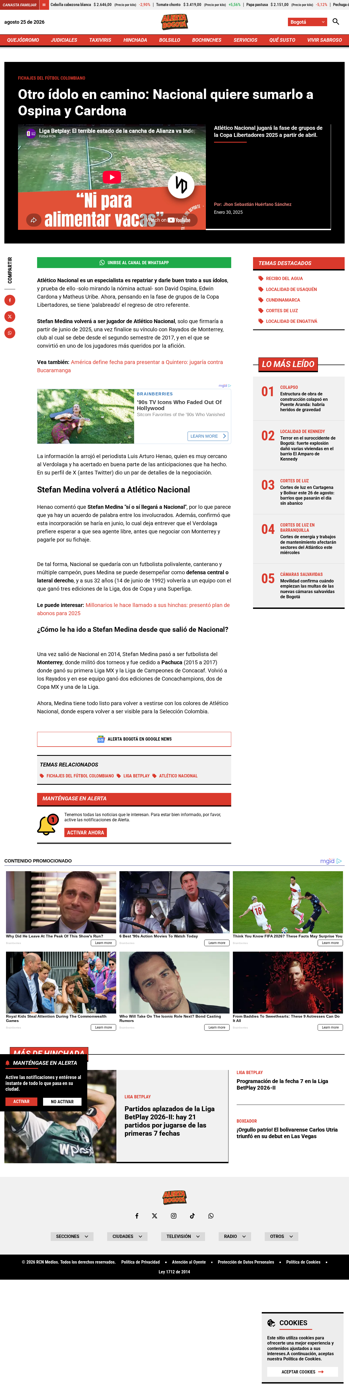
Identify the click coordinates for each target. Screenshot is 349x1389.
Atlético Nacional (178, 775)
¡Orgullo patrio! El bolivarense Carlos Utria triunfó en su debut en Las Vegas (287, 1133)
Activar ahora (85, 832)
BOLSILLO (169, 40)
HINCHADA (135, 40)
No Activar (62, 1101)
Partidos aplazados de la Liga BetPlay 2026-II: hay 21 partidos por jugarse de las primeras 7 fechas (170, 1121)
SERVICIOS (245, 40)
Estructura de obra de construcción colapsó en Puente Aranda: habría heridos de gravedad (304, 401)
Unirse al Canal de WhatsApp (138, 262)
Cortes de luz (282, 310)
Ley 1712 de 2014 (174, 1272)
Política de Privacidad (140, 1262)
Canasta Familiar (20, 5)
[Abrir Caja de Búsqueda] (336, 22)
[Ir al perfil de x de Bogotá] (154, 1216)
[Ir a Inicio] (174, 22)
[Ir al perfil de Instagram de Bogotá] (173, 1216)
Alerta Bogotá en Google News (140, 739)
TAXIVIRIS (100, 40)
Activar (21, 1101)
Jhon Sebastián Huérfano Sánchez (257, 204)
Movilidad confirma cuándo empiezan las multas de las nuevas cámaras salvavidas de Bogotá (307, 588)
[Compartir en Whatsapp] (9, 332)
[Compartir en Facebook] (9, 300)
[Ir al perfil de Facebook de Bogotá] (137, 1216)
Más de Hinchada (49, 1054)
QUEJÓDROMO (23, 40)
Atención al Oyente (189, 1262)
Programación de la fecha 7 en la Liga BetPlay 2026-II (282, 1084)
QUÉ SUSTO (282, 40)
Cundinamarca (283, 300)
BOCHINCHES (206, 40)
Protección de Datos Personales (246, 1262)
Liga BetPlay (137, 775)
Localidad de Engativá (291, 321)
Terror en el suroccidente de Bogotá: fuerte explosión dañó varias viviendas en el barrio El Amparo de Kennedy (308, 448)
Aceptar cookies (298, 1372)
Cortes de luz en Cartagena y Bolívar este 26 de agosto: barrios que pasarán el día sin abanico (307, 495)
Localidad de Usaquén (291, 289)
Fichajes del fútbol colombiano (80, 775)
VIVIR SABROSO (324, 40)
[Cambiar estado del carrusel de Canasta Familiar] (44, 5)
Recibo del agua (284, 278)
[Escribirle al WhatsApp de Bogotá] (210, 1216)
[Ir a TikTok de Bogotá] (192, 1216)
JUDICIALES (64, 40)
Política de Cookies (302, 1358)
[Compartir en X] (9, 316)
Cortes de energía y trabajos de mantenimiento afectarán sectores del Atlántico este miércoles (308, 544)
